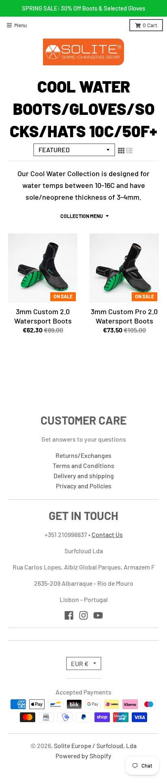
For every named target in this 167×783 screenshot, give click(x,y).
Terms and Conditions (83, 465)
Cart (150, 25)
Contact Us (107, 534)
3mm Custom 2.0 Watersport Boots (43, 316)
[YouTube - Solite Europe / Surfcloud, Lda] (98, 615)
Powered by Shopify (83, 755)
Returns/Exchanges (83, 455)
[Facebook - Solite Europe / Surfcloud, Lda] (69, 615)
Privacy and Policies (83, 486)
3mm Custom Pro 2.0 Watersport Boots (124, 316)
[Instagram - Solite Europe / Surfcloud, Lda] (83, 615)
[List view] (129, 150)
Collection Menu (81, 216)
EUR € (79, 663)
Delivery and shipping (84, 475)
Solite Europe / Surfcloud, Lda (95, 745)
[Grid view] (121, 150)
